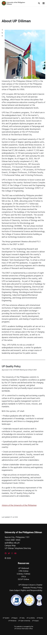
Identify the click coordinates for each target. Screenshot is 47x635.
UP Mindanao (12, 620)
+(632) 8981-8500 (12, 540)
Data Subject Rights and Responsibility (25, 590)
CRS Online (23, 571)
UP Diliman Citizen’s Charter (30, 585)
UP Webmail (23, 568)
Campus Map (10, 546)
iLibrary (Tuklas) (23, 574)
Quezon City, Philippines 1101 (17, 537)
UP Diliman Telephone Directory (18, 548)
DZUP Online (23, 579)
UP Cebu (22, 618)
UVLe (23, 576)
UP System (6, 618)
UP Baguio (14, 618)
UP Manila (40, 618)
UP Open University (24, 620)
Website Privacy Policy (32, 587)
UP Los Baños (31, 618)
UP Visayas (35, 620)
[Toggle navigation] (43, 3)
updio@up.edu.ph (12, 543)
